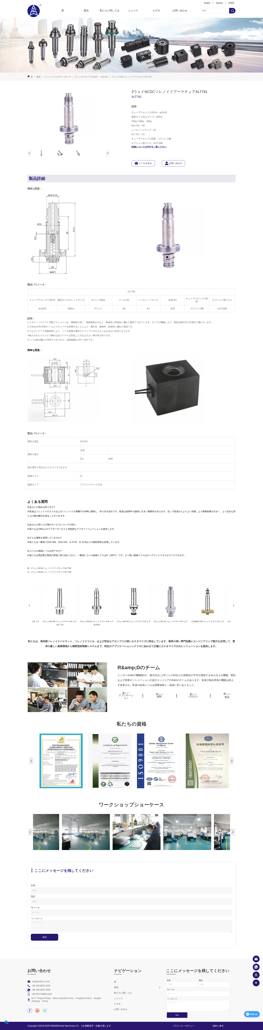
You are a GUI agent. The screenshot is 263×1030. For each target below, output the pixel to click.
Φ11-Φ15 (104, 77)
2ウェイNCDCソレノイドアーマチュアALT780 (51, 572)
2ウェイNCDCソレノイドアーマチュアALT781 (132, 77)
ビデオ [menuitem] (156, 10)
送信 (44, 937)
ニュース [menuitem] (133, 10)
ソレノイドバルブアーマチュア (57, 77)
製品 (38, 77)
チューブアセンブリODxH (86, 77)
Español (219, 3)
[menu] (121, 10)
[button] (86, 10)
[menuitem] (86, 10)
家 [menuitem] (63, 10)
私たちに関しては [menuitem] (109, 10)
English (207, 3)
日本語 (231, 3)
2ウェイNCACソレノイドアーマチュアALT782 (51, 568)
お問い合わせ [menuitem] (179, 10)
